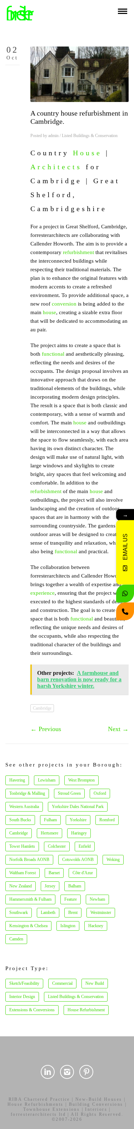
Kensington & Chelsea (28, 925)
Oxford (100, 793)
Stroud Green (69, 793)
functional (53, 354)
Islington (67, 925)
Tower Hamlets (22, 846)
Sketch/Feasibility (24, 983)
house (49, 312)
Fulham (50, 819)
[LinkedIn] (48, 1072)
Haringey (79, 833)
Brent (73, 912)
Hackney (95, 925)
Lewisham (46, 780)
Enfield (85, 846)
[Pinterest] (86, 1072)
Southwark (18, 912)
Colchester (57, 846)
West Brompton (81, 780)
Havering (17, 780)
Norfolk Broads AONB (29, 859)
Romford (107, 819)
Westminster (100, 912)
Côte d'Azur (83, 872)
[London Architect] (20, 12)
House (87, 153)
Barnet (54, 872)
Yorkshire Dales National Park (78, 806)
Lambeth (48, 912)
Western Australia (24, 806)
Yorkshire (78, 819)
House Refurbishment (86, 1009)
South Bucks (20, 819)
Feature (70, 899)
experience (42, 593)
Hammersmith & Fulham (30, 899)
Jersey (50, 886)
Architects (56, 167)
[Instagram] (67, 1072)
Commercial (62, 983)
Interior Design (22, 996)
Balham (74, 886)
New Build (94, 983)
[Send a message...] (125, 593)
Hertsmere (49, 833)
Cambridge (42, 708)
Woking (113, 859)
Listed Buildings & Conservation (90, 135)
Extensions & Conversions (32, 1009)
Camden (16, 938)
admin (53, 135)
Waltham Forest (22, 872)
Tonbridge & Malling (27, 793)
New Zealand (20, 886)
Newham (97, 899)
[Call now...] (125, 611)
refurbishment (78, 252)
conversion (64, 304)
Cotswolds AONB (78, 859)
